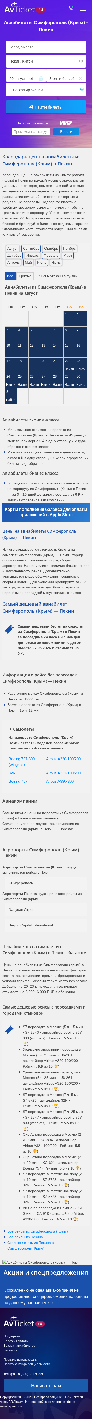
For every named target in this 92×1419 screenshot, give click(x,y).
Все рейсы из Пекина (25, 1237)
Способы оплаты (16, 1341)
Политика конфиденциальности (27, 1364)
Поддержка (12, 1336)
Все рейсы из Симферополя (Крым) (37, 1231)
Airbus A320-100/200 (63, 759)
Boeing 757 (18, 781)
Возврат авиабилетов (19, 1345)
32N (12, 773)
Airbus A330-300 (60, 781)
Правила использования (21, 1359)
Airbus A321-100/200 (63, 773)
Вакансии (10, 1350)
